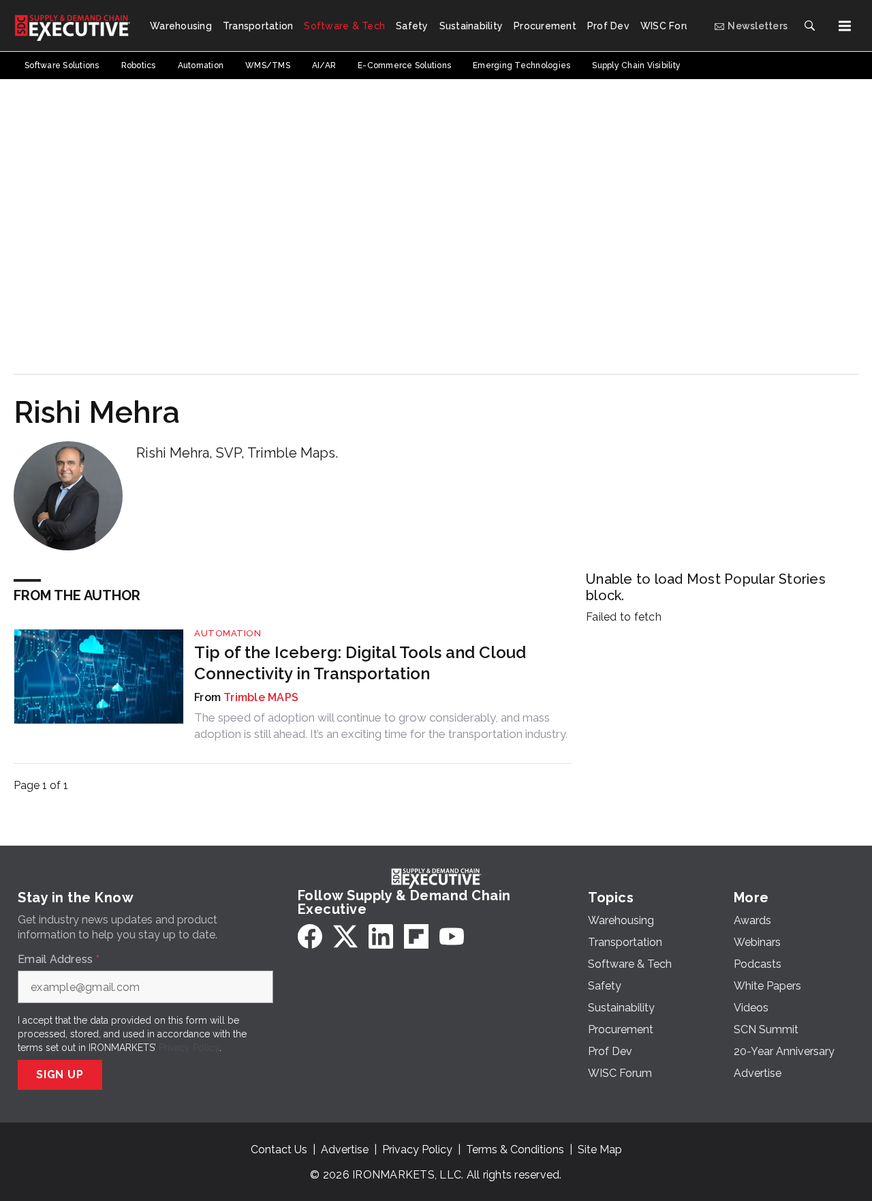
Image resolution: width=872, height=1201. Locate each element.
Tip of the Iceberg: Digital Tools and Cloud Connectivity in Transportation (360, 662)
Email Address (58, 959)
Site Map (600, 1149)
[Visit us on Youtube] (451, 936)
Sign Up (60, 1074)
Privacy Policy (189, 1047)
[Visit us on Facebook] (310, 936)
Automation (227, 633)
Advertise (345, 1149)
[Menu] (844, 26)
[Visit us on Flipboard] (416, 936)
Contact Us (279, 1149)
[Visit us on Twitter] (345, 936)
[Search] (809, 26)
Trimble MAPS (260, 697)
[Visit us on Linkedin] (381, 936)
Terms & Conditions (515, 1149)
